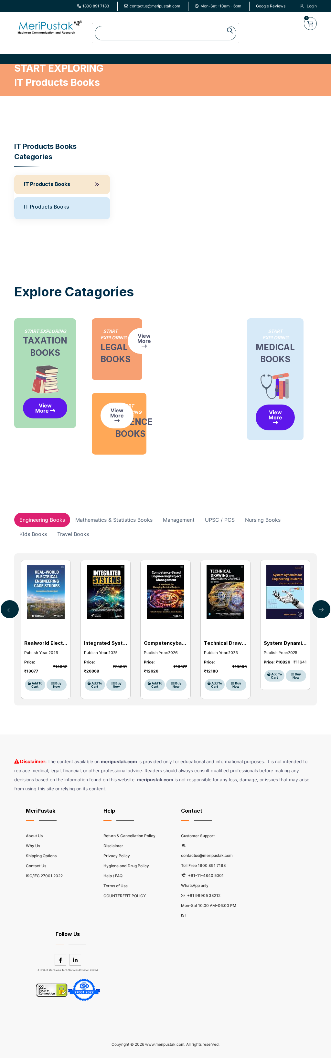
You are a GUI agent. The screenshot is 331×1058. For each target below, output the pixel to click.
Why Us (33, 845)
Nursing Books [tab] (263, 520)
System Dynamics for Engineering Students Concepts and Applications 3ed (285, 643)
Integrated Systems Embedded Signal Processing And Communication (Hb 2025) (105, 643)
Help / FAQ (113, 875)
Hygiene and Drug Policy (126, 865)
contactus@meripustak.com (155, 6)
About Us (34, 835)
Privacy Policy (116, 855)
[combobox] (165, 33)
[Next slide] (9, 609)
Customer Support (198, 835)
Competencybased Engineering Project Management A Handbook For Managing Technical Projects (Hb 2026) (165, 643)
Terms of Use (115, 885)
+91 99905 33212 (203, 895)
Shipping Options (41, 855)
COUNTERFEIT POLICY (124, 895)
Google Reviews (270, 6)
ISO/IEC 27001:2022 (44, 875)
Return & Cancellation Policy (129, 835)
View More (43, 408)
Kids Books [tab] (33, 534)
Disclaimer (113, 845)
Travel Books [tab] (73, 534)
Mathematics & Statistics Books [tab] (114, 520)
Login (312, 6)
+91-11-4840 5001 (205, 875)
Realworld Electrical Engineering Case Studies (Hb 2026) (45, 643)
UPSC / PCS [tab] (220, 520)
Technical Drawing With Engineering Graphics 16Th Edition (225, 643)
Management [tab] (179, 520)
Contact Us (36, 865)
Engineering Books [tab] (42, 520)
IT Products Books (47, 184)
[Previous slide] (321, 609)
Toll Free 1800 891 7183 (203, 865)
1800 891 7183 (95, 6)
